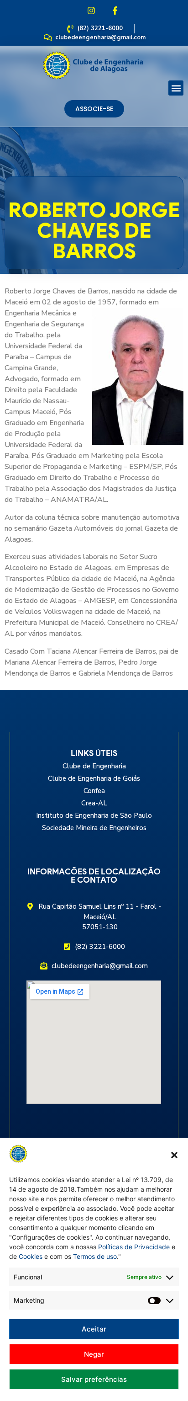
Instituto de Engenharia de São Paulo (94, 815)
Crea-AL (94, 803)
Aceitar (94, 1329)
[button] (174, 1155)
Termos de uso (95, 1256)
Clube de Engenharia (94, 766)
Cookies (30, 1256)
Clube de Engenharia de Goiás (94, 778)
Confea (94, 790)
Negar (94, 1354)
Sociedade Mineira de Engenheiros (94, 827)
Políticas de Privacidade (134, 1247)
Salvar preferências (94, 1379)
